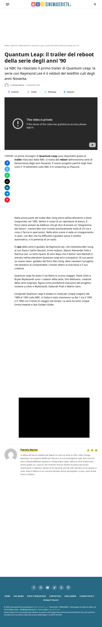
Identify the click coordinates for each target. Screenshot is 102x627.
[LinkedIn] (7, 187)
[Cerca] (94, 4)
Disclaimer (70, 596)
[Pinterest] (7, 200)
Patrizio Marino (18, 85)
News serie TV (24, 45)
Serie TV (14, 45)
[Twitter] (7, 169)
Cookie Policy (87, 596)
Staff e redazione (36, 596)
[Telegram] (7, 193)
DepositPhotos (54, 609)
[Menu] (7, 4)
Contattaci (55, 596)
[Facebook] (7, 163)
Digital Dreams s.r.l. (40, 607)
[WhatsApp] (7, 175)
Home (7, 45)
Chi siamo (19, 596)
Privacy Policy (51, 600)
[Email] (7, 181)
